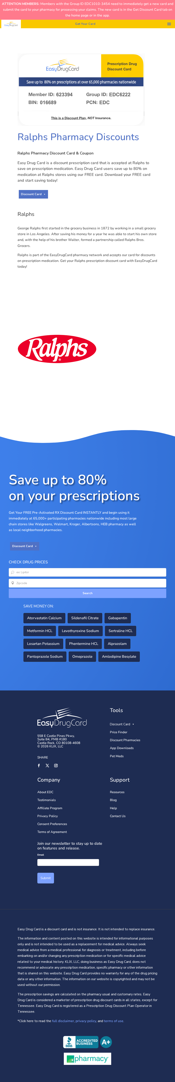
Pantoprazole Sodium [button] (45, 656)
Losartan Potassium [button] (43, 643)
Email (40, 854)
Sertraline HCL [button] (121, 630)
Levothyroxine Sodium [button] (80, 630)
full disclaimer (62, 1021)
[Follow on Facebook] (38, 765)
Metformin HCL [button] (39, 630)
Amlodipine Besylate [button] (119, 656)
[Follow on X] (47, 765)
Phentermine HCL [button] (83, 643)
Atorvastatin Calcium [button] (44, 618)
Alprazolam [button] (117, 643)
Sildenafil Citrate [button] (85, 618)
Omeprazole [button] (82, 656)
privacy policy (86, 1021)
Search (88, 593)
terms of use (113, 1021)
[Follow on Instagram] (55, 765)
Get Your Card (85, 24)
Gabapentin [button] (117, 618)
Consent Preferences (52, 824)
